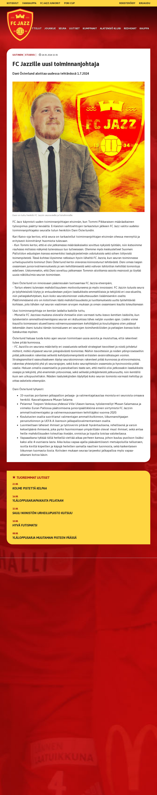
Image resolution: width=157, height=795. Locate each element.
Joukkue (50, 28)
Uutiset (74, 28)
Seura (62, 28)
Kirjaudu (144, 3)
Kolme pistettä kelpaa (29, 488)
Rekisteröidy (127, 3)
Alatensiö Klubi (110, 28)
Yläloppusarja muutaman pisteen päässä (44, 537)
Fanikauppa (29, 3)
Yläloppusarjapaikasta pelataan (38, 500)
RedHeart (130, 28)
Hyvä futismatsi (24, 525)
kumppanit (90, 28)
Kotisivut (13, 3)
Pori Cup (69, 3)
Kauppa (144, 28)
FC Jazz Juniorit (50, 3)
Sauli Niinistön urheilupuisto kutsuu (42, 513)
